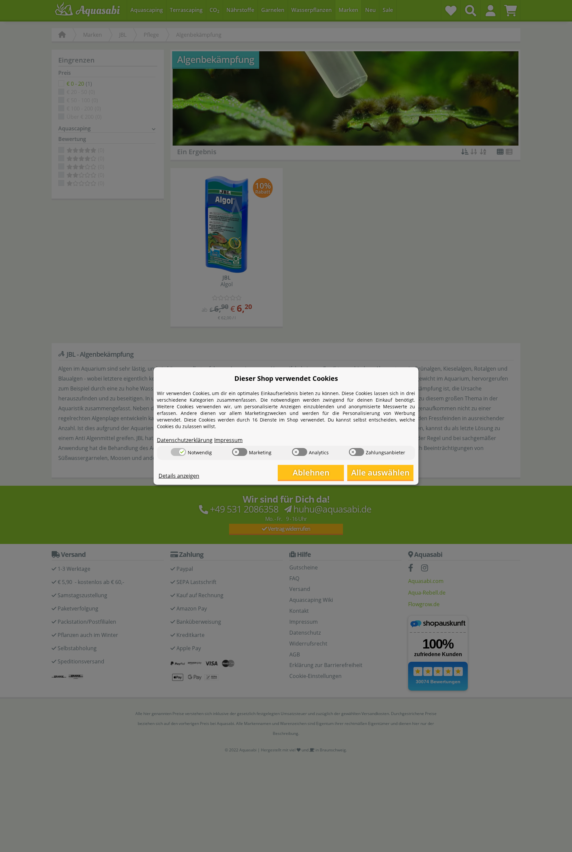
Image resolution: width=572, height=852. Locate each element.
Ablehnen (311, 472)
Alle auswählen (380, 472)
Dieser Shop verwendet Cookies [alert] (286, 378)
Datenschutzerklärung (185, 440)
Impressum (228, 440)
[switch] (178, 452)
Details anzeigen (179, 475)
